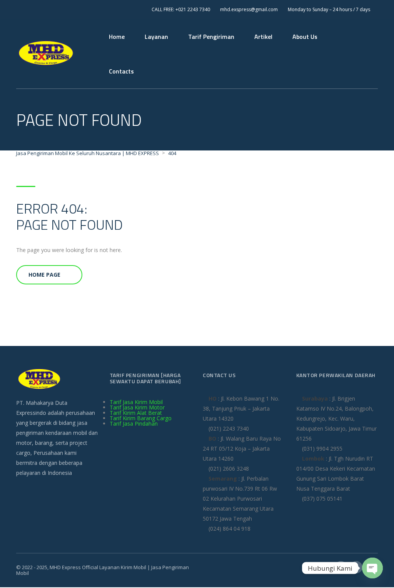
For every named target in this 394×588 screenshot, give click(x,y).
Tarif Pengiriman (211, 36)
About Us (304, 36)
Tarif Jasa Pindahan (134, 423)
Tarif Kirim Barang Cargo (141, 418)
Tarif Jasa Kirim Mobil (136, 402)
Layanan (156, 36)
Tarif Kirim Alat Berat (136, 412)
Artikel (263, 36)
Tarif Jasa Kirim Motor (137, 407)
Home (117, 36)
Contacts (121, 71)
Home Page (44, 274)
